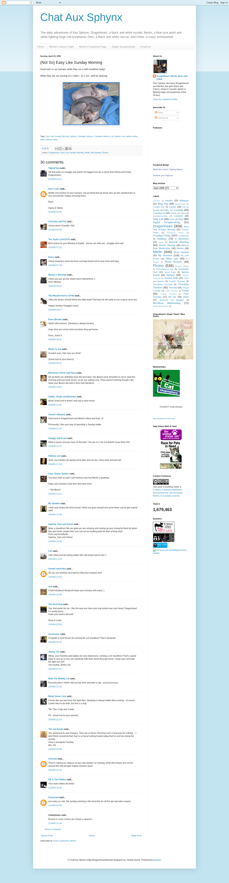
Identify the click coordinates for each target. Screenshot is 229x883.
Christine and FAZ (57, 221)
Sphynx (73, 136)
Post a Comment (53, 829)
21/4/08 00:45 (55, 788)
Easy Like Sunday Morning (57, 136)
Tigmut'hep (54, 168)
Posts (160, 112)
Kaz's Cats (53, 189)
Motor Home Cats (57, 696)
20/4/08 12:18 (55, 464)
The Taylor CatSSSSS (59, 239)
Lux (50, 551)
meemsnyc (54, 634)
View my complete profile (165, 99)
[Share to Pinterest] (70, 148)
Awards (169, 200)
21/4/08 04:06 (55, 805)
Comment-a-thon (160, 216)
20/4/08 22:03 (55, 719)
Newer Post (46, 835)
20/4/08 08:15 (55, 286)
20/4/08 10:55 (55, 387)
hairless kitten (132, 136)
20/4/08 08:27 (55, 310)
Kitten (161, 242)
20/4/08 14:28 (55, 559)
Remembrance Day (165, 269)
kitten (42, 139)
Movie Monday (181, 252)
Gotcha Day (183, 236)
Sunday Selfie (171, 278)
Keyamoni (53, 797)
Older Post (136, 835)
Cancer (172, 207)
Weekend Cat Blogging (172, 300)
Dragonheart (53, 153)
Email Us (145, 46)
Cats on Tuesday (173, 210)
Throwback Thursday (163, 284)
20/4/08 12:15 (55, 446)
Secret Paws (170, 272)
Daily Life (158, 219)
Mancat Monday (179, 241)
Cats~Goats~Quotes (58, 473)
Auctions (156, 201)
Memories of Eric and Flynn (62, 373)
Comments (162, 118)
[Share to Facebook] (67, 148)
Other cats (172, 258)
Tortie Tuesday (171, 291)
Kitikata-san (54, 456)
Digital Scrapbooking (123, 46)
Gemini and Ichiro (57, 568)
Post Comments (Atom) (64, 841)
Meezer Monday (167, 245)
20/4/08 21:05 (55, 686)
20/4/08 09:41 (55, 363)
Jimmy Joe (54, 652)
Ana (50, 586)
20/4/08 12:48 (55, 514)
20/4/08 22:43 (55, 770)
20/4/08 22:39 (55, 749)
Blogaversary (180, 204)
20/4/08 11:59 (55, 428)
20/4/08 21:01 (55, 669)
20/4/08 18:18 (55, 594)
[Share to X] (63, 148)
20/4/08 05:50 (55, 230)
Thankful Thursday (177, 281)
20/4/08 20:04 (55, 624)
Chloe (183, 213)
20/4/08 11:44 (55, 405)
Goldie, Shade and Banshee (62, 396)
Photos (105, 153)
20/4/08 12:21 (55, 494)
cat (112, 136)
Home (40, 46)
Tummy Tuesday (168, 294)
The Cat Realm (55, 729)
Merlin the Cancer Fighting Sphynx (168, 169)
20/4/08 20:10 (55, 642)
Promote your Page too (163, 175)
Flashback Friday (175, 233)
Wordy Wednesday (161, 306)
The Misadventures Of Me (61, 295)
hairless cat (119, 136)
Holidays (162, 238)
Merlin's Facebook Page (92, 46)
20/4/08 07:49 (55, 265)
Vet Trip (172, 297)
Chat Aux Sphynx (81, 17)
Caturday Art (159, 213)
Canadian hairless (102, 136)
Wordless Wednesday (167, 303)
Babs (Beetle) (55, 319)
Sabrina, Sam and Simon (60, 524)
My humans (96, 153)
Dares (172, 219)
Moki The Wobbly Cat (59, 678)
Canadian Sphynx (85, 136)
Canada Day (158, 207)
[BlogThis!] (60, 148)
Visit (164, 419)
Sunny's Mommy (56, 414)
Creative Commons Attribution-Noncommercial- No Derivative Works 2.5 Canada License (168, 492)
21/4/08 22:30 (55, 823)
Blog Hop (163, 203)
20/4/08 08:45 (55, 339)
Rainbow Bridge (182, 266)
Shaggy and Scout (57, 438)
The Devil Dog (55, 604)
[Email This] (56, 148)
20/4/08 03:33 (55, 212)
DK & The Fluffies (57, 779)
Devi (180, 219)
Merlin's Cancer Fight (62, 46)
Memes (180, 248)
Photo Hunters (173, 261)
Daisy (51, 257)
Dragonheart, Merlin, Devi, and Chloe (172, 77)
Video (186, 297)
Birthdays (184, 200)
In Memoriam (182, 239)
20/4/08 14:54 (55, 577)
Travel (185, 290)
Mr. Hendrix (54, 503)
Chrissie (52, 759)
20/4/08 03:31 (55, 179)
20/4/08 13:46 (55, 541)
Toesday (173, 287)
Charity (173, 213)
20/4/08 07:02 (55, 247)
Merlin (87, 153)
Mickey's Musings (57, 275)
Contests (178, 216)
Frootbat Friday (161, 235)
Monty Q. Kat (54, 349)
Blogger (157, 860)
